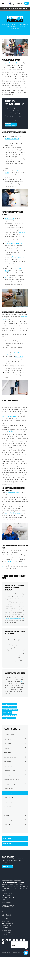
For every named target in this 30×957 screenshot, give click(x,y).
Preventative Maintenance (10, 793)
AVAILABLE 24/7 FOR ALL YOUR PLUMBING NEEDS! (15, 8)
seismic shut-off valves (9, 416)
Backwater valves (14, 423)
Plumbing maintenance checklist (10, 709)
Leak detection (9, 218)
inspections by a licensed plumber (14, 618)
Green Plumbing (8, 820)
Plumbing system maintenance (9, 704)
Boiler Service (7, 811)
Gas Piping (6, 815)
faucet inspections (18, 257)
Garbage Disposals (8, 802)
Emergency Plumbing (9, 734)
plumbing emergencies (13, 493)
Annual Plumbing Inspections (14, 513)
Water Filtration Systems (10, 829)
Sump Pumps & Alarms (9, 770)
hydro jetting (21, 232)
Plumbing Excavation (9, 788)
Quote (26, 3)
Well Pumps (7, 775)
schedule (10, 561)
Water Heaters (7, 743)
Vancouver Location (7, 893)
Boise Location (6, 921)
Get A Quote (10, 124)
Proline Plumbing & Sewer (12, 63)
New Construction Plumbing (11, 757)
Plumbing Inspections (9, 797)
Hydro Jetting (7, 752)
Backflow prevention (15, 432)
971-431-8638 (5, 918)
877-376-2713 (19, 3)
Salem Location (6, 912)
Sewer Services (7, 838)
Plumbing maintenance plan (9, 718)
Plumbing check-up (7, 712)
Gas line (7, 277)
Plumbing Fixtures (8, 824)
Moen (11, 475)
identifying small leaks (12, 139)
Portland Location (7, 902)
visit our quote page (7, 860)
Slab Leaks (6, 748)
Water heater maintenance (13, 243)
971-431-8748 (5, 909)
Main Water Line (8, 766)
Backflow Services (8, 806)
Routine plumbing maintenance (10, 715)
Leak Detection (7, 761)
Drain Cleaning (7, 739)
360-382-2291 (5, 899)
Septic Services (7, 844)
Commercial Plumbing (9, 784)
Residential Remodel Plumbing (11, 779)
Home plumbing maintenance (9, 706)
